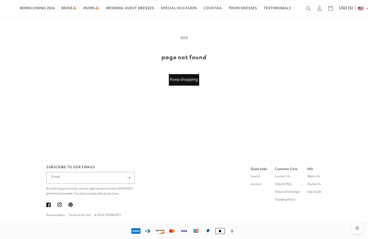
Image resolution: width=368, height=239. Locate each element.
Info (310, 169)
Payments (314, 184)
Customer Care (286, 169)
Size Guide (314, 192)
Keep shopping (184, 80)
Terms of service (80, 215)
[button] (69, 8)
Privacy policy (55, 215)
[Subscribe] (128, 178)
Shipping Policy (285, 199)
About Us (313, 176)
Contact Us (282, 176)
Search (255, 176)
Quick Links (259, 169)
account (256, 184)
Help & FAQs (283, 184)
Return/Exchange (287, 192)
